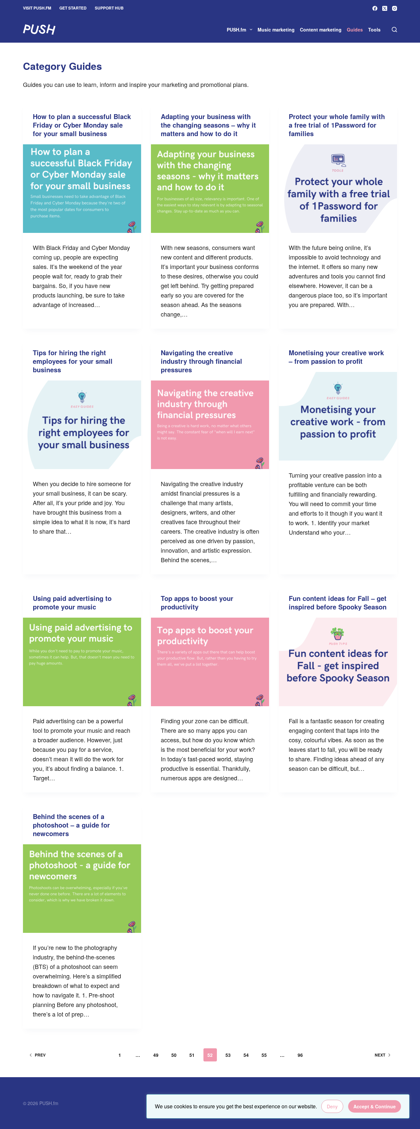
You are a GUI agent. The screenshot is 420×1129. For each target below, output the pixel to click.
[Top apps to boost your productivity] (210, 662)
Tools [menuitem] (374, 29)
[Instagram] (394, 8)
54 (246, 1055)
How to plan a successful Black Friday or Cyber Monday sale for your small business (82, 125)
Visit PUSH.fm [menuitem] (37, 8)
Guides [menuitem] (355, 29)
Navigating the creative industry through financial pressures (201, 361)
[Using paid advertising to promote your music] (82, 662)
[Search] (394, 29)
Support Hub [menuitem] (109, 8)
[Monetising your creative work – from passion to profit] (338, 416)
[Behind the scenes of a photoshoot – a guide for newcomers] (82, 888)
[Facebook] (374, 8)
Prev (40, 1055)
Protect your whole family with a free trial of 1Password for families (337, 125)
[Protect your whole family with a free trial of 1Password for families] (338, 188)
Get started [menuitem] (73, 8)
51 (192, 1055)
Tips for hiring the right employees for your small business (73, 361)
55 (264, 1055)
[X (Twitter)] (384, 8)
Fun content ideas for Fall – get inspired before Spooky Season (338, 602)
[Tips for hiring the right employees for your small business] (82, 424)
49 (155, 1055)
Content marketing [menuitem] (321, 29)
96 (300, 1055)
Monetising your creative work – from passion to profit (336, 357)
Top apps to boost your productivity (197, 602)
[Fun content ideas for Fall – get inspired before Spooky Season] (338, 662)
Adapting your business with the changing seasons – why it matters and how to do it (208, 125)
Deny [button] (332, 1106)
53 (228, 1055)
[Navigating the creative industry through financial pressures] (210, 424)
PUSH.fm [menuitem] (236, 29)
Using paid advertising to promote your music (72, 602)
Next (380, 1055)
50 (174, 1055)
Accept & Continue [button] (374, 1106)
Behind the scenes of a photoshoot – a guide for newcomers (71, 824)
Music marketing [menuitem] (276, 29)
